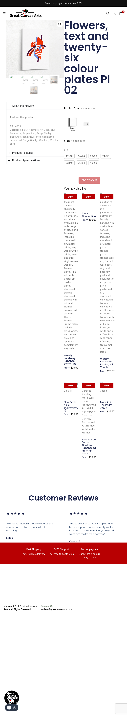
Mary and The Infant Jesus (106, 404)
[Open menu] (4, 13)
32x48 (69, 163)
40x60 (93, 163)
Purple (26, 133)
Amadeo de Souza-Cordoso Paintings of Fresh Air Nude (89, 446)
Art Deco (44, 129)
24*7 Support (61, 549)
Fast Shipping (33, 549)
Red (33, 133)
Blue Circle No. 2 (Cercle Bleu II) (71, 406)
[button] (60, 24)
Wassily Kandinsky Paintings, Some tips (70, 359)
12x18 (69, 156)
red (20, 140)
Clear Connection (89, 215)
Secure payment (90, 549)
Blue (53, 129)
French (37, 136)
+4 (86, 124)
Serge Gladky (44, 133)
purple (13, 140)
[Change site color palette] (11, 707)
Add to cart (89, 180)
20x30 (93, 156)
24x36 (105, 156)
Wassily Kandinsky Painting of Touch (106, 363)
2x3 (26, 129)
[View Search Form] (107, 13)
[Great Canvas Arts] (25, 13)
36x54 (81, 163)
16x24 (81, 156)
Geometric (15, 133)
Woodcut (44, 140)
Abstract (34, 129)
